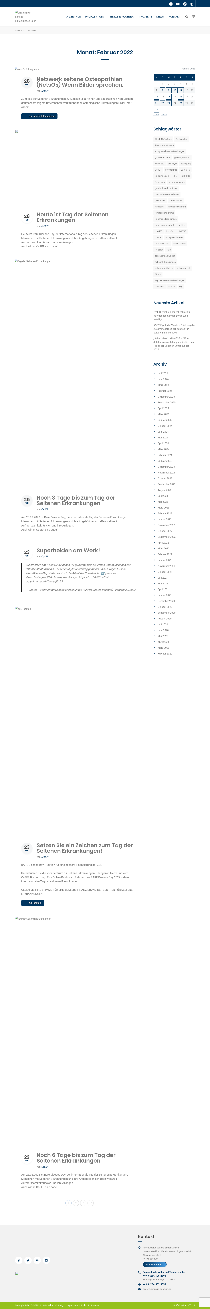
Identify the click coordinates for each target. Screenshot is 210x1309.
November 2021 (166, 566)
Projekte (145, 16)
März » (164, 114)
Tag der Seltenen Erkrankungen (169, 280)
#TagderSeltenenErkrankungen (169, 151)
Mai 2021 (163, 583)
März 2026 (163, 385)
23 (168, 103)
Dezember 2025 (166, 396)
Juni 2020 (163, 630)
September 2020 (167, 612)
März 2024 (163, 449)
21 (156, 103)
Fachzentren (94, 16)
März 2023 (163, 507)
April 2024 (163, 443)
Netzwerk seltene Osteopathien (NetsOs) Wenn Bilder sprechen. (80, 82)
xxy (180, 286)
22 (162, 103)
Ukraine (171, 286)
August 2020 (165, 618)
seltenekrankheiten (164, 268)
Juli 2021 (163, 577)
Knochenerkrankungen (166, 219)
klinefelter (159, 206)
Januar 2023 (165, 519)
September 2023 (167, 484)
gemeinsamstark (177, 182)
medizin (181, 225)
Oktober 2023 (165, 478)
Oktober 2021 (165, 571)
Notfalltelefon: (180, 1305)
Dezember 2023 (166, 466)
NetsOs (169, 231)
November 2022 (166, 525)
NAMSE (158, 231)
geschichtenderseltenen (166, 188)
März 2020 (163, 647)
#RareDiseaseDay (37, 573)
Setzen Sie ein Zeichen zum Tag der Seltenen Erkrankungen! (85, 848)
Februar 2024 (165, 455)
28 (156, 109)
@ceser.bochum (162, 157)
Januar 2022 (165, 560)
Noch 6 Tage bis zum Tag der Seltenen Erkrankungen (76, 1158)
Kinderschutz (175, 200)
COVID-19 (185, 170)
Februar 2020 (165, 653)
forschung (160, 182)
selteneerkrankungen (165, 256)
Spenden (95, 1305)
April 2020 (163, 642)
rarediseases (179, 243)
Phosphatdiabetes (174, 237)
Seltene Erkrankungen (165, 262)
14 (156, 96)
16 (168, 96)
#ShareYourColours (164, 145)
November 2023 (166, 472)
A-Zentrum (73, 16)
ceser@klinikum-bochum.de (157, 1289)
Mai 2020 (163, 636)
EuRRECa (185, 176)
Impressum (72, 1305)
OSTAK (158, 237)
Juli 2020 (163, 624)
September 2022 (167, 536)
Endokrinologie (162, 176)
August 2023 (165, 490)
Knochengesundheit (164, 225)
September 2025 (167, 402)
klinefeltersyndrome (164, 213)
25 (181, 103)
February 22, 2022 (124, 589)
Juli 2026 (163, 373)
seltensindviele (184, 268)
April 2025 (163, 408)
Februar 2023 (165, 513)
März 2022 (163, 548)
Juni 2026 (163, 379)
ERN (175, 176)
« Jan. (156, 114)
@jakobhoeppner (56, 577)
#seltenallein (181, 139)
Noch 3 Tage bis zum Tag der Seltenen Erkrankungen (76, 500)
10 (175, 90)
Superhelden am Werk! (68, 550)
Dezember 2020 (166, 601)
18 (181, 96)
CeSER (44, 90)
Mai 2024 (163, 437)
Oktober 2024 (165, 425)
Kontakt (174, 16)
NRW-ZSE (181, 231)
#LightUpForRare (163, 139)
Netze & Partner (122, 16)
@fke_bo (73, 577)
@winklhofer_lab (36, 577)
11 (181, 90)
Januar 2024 (165, 460)
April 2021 (163, 589)
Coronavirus (171, 170)
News (160, 16)
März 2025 (163, 414)
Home (17, 31)
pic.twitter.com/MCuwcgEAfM (44, 581)
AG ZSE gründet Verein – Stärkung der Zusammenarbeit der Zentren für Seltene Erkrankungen (174, 329)
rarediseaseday (162, 243)
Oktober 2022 (165, 531)
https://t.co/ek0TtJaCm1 (94, 577)
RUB (169, 249)
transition (159, 286)
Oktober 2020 (165, 606)
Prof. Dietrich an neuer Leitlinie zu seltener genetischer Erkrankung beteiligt (171, 316)
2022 (25, 31)
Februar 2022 (165, 554)
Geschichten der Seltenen (167, 194)
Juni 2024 (163, 431)
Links (83, 1305)
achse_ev (172, 163)
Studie (158, 274)
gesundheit (160, 200)
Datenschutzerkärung (52, 1305)
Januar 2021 (165, 595)
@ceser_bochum (182, 157)
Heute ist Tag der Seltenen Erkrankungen (73, 217)
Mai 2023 (163, 501)
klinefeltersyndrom (177, 206)
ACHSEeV (159, 163)
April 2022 (163, 542)
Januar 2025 (165, 420)
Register (159, 249)
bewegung (186, 163)
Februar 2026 (165, 390)
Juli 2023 (163, 496)
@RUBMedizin (83, 564)
